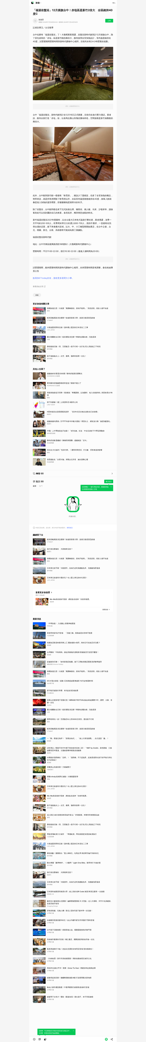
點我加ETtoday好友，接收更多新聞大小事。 (53, 278)
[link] (39, 1039)
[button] (34, 1039)
